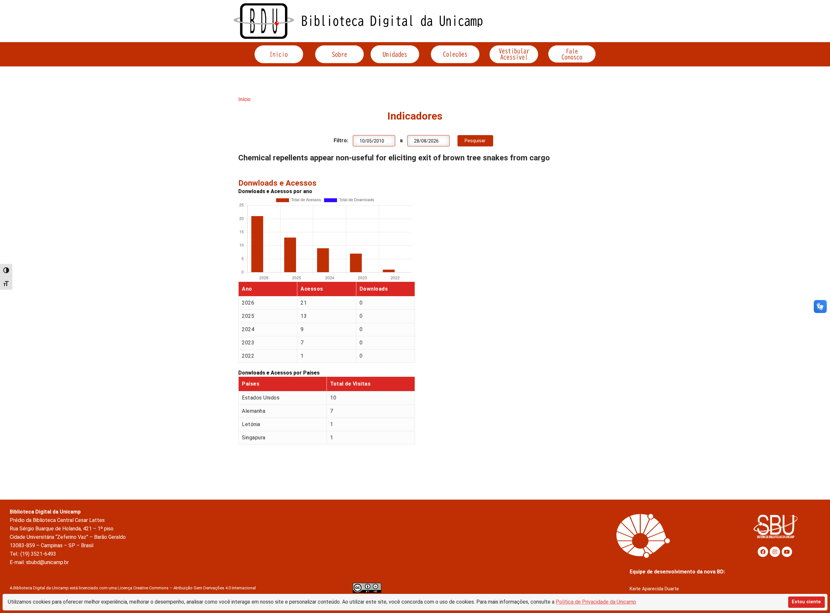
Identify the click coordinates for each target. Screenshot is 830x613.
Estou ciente (806, 602)
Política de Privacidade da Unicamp (596, 602)
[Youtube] (787, 552)
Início (244, 99)
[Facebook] (763, 552)
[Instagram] (775, 552)
